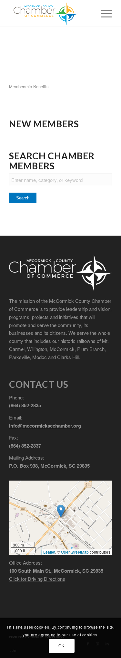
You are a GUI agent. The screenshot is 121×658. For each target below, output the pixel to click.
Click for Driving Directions (37, 578)
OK (61, 645)
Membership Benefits (29, 86)
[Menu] (103, 13)
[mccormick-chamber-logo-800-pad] (50, 13)
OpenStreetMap (75, 552)
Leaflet (49, 552)
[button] (61, 511)
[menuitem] (103, 13)
